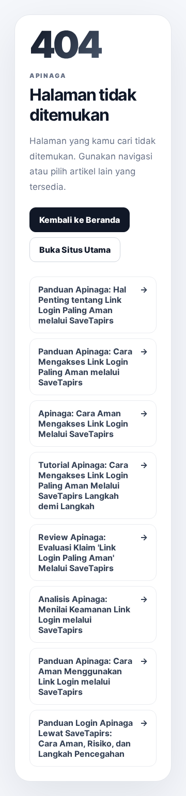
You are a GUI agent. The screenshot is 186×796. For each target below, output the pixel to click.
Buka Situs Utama (75, 250)
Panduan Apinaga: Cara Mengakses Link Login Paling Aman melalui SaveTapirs (93, 366)
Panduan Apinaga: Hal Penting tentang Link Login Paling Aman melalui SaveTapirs (93, 305)
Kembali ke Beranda (79, 220)
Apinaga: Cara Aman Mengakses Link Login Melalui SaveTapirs (93, 423)
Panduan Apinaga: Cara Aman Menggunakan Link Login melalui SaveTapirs (93, 676)
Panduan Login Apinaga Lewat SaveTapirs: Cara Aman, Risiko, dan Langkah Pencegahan (93, 738)
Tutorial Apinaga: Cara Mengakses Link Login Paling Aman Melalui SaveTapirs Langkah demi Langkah (93, 485)
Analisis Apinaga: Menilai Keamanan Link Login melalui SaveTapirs (93, 614)
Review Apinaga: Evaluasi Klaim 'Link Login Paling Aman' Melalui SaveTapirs (93, 552)
